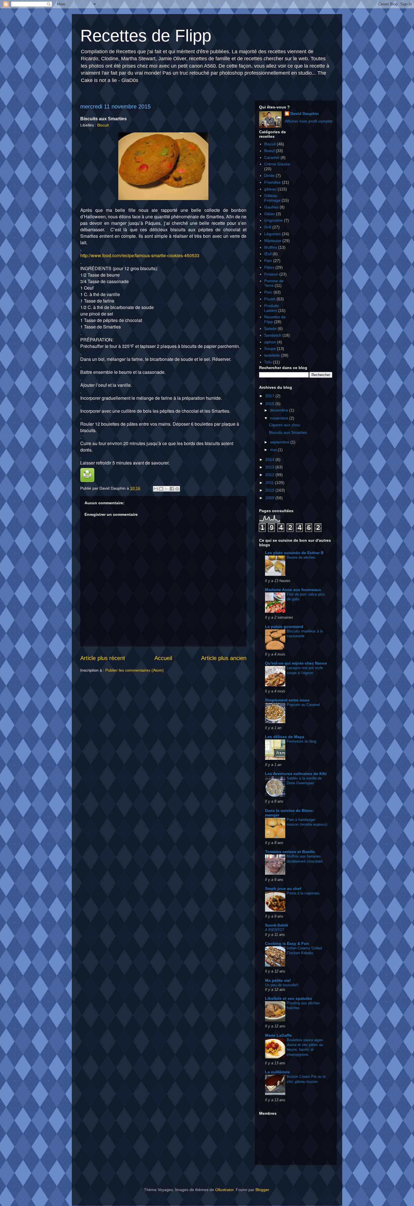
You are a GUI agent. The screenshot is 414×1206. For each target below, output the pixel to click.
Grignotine (273, 220)
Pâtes (269, 267)
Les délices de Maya (284, 736)
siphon (270, 342)
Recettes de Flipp (145, 35)
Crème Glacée (277, 164)
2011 (270, 482)
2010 (270, 490)
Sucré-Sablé (276, 925)
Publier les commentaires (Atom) (134, 670)
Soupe (270, 348)
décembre (279, 410)
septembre (280, 442)
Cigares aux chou (284, 425)
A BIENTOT (274, 930)
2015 (270, 403)
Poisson (271, 274)
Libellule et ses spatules (288, 998)
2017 (270, 396)
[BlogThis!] (161, 489)
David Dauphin (304, 113)
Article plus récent (102, 658)
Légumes (272, 234)
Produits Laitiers (271, 308)
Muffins (270, 247)
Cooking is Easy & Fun (287, 943)
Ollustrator (224, 1189)
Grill (267, 227)
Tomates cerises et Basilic (290, 851)
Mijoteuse (272, 240)
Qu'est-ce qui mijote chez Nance (296, 663)
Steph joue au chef (283, 888)
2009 (270, 498)
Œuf (267, 254)
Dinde (269, 175)
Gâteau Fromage (272, 198)
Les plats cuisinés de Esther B (294, 552)
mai (274, 449)
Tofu (268, 362)
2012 (270, 474)
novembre (279, 418)
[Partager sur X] (166, 489)
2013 (270, 467)
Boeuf (269, 150)
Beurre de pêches (301, 557)
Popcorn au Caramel (303, 705)
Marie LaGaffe (278, 1035)
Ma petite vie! (278, 980)
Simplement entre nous (287, 700)
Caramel (271, 157)
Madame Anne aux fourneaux (293, 589)
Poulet (269, 299)
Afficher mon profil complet (308, 121)
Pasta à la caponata (303, 893)
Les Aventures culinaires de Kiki (296, 773)
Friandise (272, 182)
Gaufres (271, 207)
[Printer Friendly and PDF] (87, 480)
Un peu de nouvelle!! (282, 985)
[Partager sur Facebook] (172, 489)
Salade (270, 328)
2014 (270, 459)
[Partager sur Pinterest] (177, 489)
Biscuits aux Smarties (288, 432)
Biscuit (103, 125)
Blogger (262, 1189)
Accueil (163, 658)
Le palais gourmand (284, 626)
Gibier (269, 214)
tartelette (272, 355)
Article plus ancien (223, 658)
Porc (268, 292)
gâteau (270, 189)
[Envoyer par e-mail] (156, 489)
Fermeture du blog (301, 741)
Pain (268, 260)
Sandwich (272, 335)
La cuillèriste (277, 1072)
